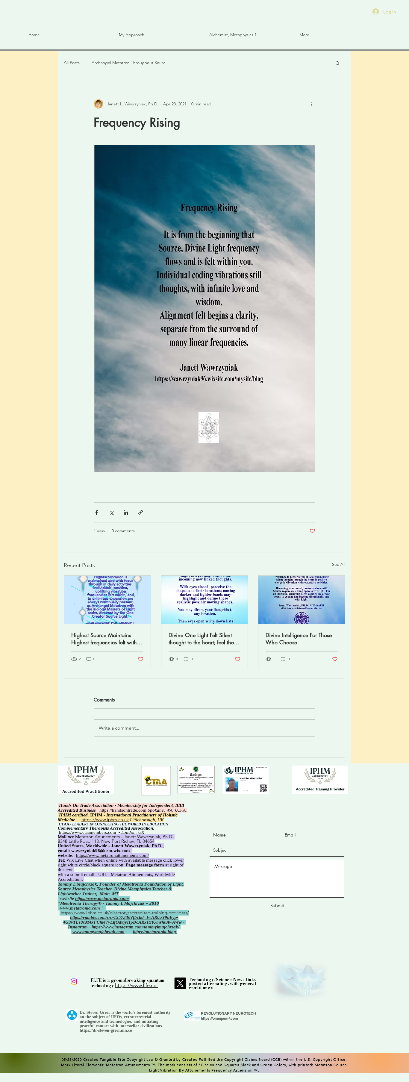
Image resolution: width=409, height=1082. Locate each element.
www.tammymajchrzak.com (98, 931)
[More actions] (311, 103)
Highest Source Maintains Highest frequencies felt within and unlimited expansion (106, 638)
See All (338, 564)
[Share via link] (140, 512)
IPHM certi (69, 815)
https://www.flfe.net (136, 985)
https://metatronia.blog (154, 931)
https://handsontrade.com (122, 810)
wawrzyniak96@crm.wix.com (100, 850)
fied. (85, 815)
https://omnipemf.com (219, 1018)
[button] (69, 35)
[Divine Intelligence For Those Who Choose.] (301, 600)
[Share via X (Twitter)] (111, 512)
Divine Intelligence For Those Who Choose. (299, 638)
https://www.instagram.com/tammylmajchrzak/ (135, 927)
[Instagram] (74, 982)
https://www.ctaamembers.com (87, 832)
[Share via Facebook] (96, 512)
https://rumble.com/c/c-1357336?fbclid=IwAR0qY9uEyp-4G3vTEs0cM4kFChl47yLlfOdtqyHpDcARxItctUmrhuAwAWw (122, 920)
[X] (180, 983)
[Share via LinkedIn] (126, 512)
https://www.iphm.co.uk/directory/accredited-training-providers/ (125, 913)
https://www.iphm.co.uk (105, 819)
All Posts (72, 62)
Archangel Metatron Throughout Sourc (128, 62)
